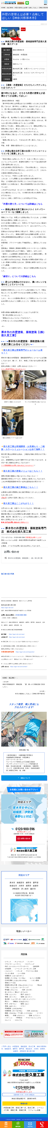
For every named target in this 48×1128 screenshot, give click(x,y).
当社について (25, 778)
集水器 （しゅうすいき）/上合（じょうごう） (20, 999)
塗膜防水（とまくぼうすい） (15, 976)
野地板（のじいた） (12, 990)
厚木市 (12, 882)
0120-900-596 (21, 615)
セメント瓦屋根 (35, 978)
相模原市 (20, 882)
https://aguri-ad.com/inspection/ (25, 652)
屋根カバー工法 (10, 983)
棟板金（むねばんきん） (21, 1001)
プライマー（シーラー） (13, 964)
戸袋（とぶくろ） (11, 994)
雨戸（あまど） (26, 994)
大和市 (21, 885)
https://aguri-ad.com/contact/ (18, 666)
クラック (8, 962)
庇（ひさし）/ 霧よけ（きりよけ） (17, 992)
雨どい (7, 1001)
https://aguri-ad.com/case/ (17, 634)
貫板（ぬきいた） (11, 1006)
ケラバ (23, 1006)
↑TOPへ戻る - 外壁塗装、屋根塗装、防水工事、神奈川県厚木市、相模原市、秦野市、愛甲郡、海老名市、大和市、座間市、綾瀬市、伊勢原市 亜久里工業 (24, 1048)
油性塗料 (36, 966)
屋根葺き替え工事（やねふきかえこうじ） (19, 985)
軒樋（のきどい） (19, 1015)
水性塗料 (8, 969)
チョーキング (19, 962)
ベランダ (19, 971)
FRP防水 (19, 1018)
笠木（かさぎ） (27, 990)
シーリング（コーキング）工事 (25, 969)
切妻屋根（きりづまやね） (14, 1011)
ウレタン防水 (9, 973)
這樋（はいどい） (27, 997)
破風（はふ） (25, 1004)
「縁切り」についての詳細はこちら (18, 276)
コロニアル (18, 1020)
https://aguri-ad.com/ (7, 607)
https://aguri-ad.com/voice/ (17, 637)
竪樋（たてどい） (35, 1015)
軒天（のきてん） (11, 1004)
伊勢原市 (16, 888)
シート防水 (21, 973)
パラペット (9, 1018)
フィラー (30, 962)
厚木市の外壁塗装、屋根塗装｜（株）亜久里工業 (18, 1119)
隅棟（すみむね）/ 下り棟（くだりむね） (19, 1013)
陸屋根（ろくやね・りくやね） (15, 978)
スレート (8, 1020)
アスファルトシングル (33, 1018)
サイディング (29, 964)
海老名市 (13, 885)
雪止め (39, 985)
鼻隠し (7, 1015)
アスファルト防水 (32, 971)
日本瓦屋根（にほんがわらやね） (16, 980)
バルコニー (9, 971)
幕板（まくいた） (11, 997)
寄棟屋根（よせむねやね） (14, 1008)
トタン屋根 (35, 980)
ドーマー (40, 1013)
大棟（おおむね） (33, 1011)
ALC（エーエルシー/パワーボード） (17, 966)
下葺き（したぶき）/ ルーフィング (17, 987)
